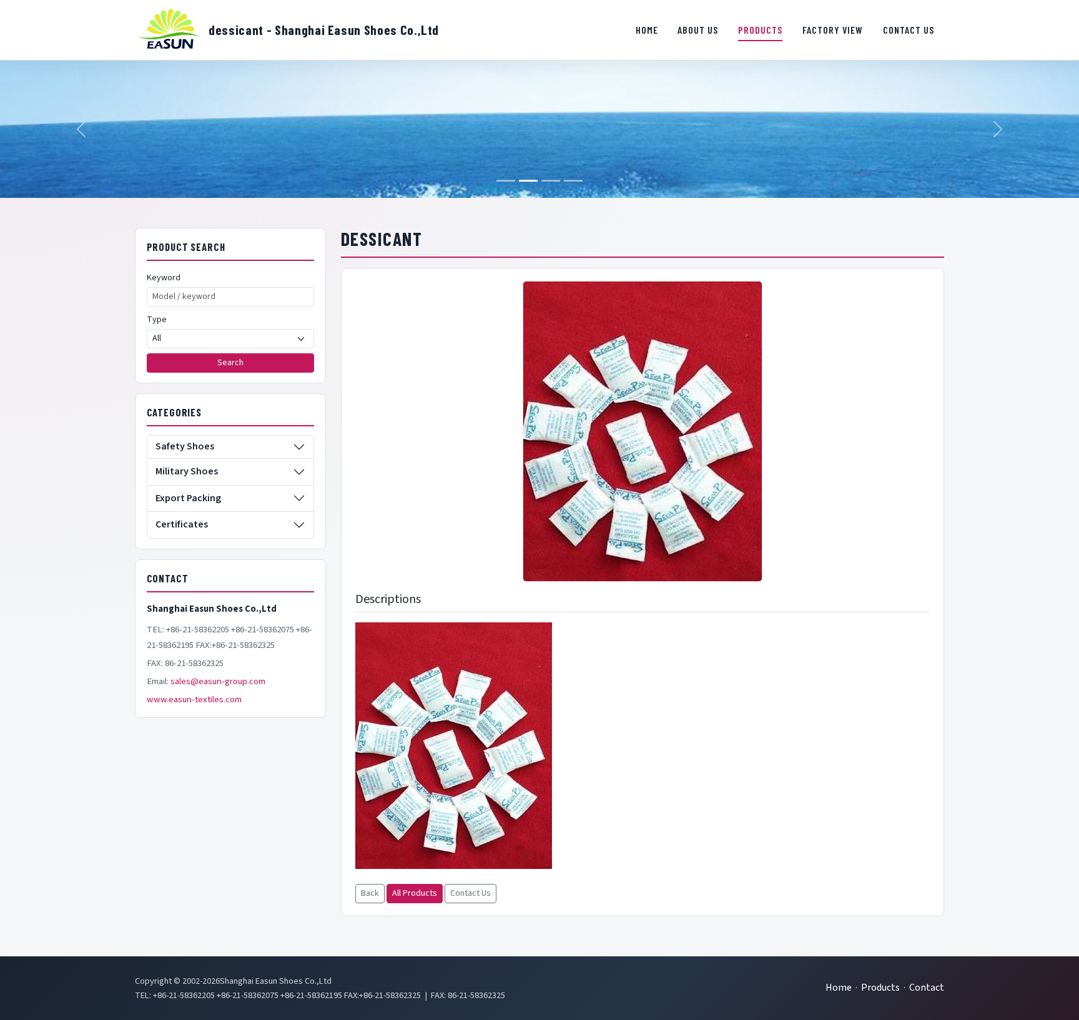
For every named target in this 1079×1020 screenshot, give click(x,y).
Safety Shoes (184, 446)
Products (760, 30)
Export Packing (188, 498)
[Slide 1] (505, 181)
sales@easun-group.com (217, 681)
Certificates (181, 524)
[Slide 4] (573, 181)
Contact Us (908, 30)
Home (647, 30)
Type (157, 319)
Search (230, 362)
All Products (414, 893)
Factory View (833, 30)
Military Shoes (186, 471)
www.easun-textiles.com (194, 699)
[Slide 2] (528, 181)
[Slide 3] (550, 181)
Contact (926, 987)
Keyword (163, 278)
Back (370, 893)
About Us (697, 30)
